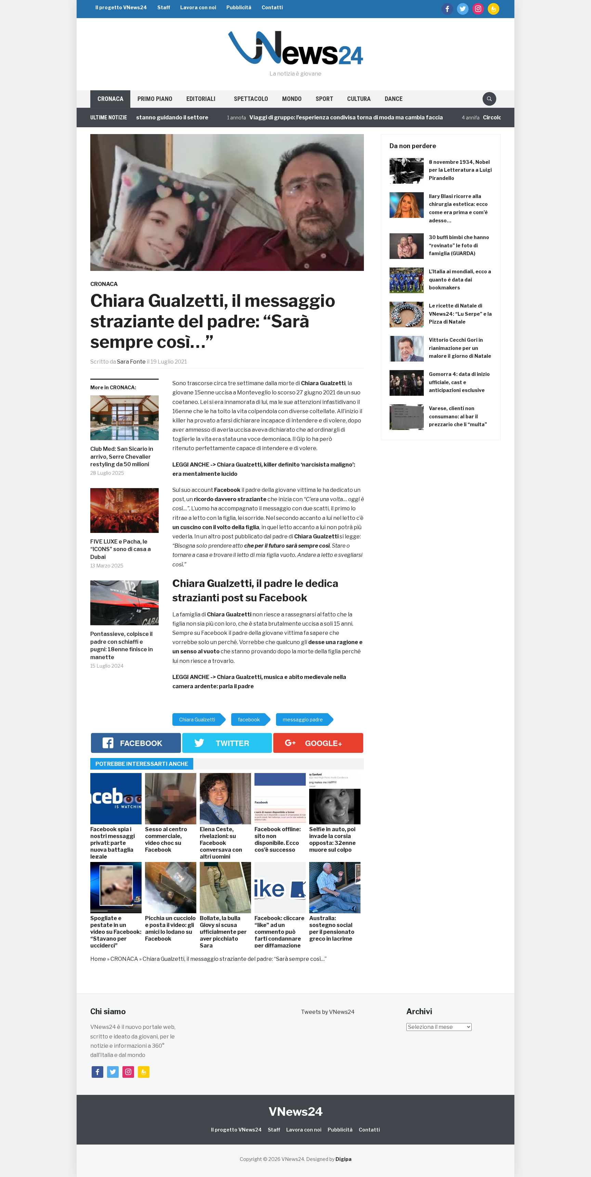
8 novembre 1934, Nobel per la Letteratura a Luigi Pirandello (460, 170)
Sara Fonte (131, 361)
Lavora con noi (198, 7)
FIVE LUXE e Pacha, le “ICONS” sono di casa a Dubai (120, 549)
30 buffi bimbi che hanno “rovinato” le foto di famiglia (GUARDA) (459, 245)
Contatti (272, 7)
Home (98, 959)
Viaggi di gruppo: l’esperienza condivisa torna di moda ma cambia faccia (307, 117)
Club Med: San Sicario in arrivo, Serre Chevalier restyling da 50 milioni (121, 457)
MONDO (292, 98)
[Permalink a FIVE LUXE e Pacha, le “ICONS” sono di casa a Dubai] (124, 513)
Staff (163, 7)
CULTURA (359, 98)
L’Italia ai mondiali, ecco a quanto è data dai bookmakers (460, 280)
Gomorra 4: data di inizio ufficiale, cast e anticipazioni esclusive (459, 382)
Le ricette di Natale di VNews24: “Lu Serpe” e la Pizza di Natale (460, 314)
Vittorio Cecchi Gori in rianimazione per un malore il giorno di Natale (460, 348)
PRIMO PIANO (154, 98)
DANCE (394, 98)
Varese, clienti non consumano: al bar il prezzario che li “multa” (458, 416)
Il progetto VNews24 (121, 7)
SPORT (324, 98)
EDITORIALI (200, 98)
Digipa (344, 1159)
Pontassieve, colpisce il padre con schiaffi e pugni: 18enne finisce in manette (121, 645)
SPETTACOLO (251, 98)
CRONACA (110, 98)
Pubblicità (238, 7)
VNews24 (295, 1111)
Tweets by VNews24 (328, 1012)
